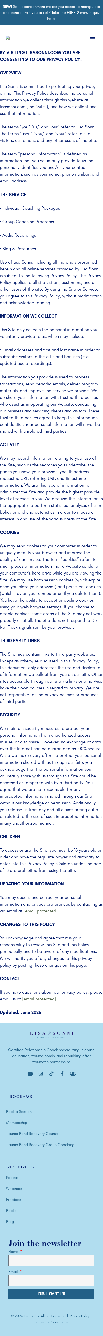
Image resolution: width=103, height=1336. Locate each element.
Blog (10, 1221)
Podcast (13, 1177)
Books (11, 1210)
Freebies (13, 1199)
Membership (16, 1122)
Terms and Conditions (52, 1322)
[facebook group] (73, 1074)
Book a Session (19, 1111)
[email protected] (41, 911)
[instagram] (41, 1074)
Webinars (14, 1188)
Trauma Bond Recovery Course (32, 1133)
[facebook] (30, 1074)
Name (14, 1251)
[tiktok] (51, 1074)
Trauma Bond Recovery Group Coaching (40, 1144)
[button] (93, 37)
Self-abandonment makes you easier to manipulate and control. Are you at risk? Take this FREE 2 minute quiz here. (51, 12)
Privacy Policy (80, 1316)
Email (13, 1271)
